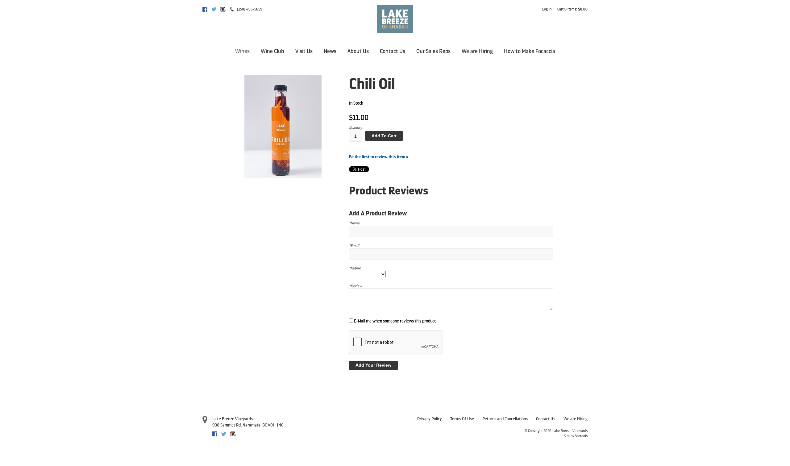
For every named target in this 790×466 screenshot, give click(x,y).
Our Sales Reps (433, 51)
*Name (354, 223)
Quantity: (356, 128)
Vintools (581, 436)
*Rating (354, 268)
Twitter (213, 9)
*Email (354, 245)
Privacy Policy (429, 419)
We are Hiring (477, 51)
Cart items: (572, 9)
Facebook (204, 9)
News (330, 51)
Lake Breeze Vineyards (232, 419)
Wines (242, 51)
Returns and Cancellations (505, 419)
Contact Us (392, 51)
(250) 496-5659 (249, 9)
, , (248, 425)
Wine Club (272, 51)
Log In (546, 9)
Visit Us (304, 51)
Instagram (222, 9)
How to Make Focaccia (529, 51)
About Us (358, 51)
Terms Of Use (462, 419)
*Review (355, 286)
